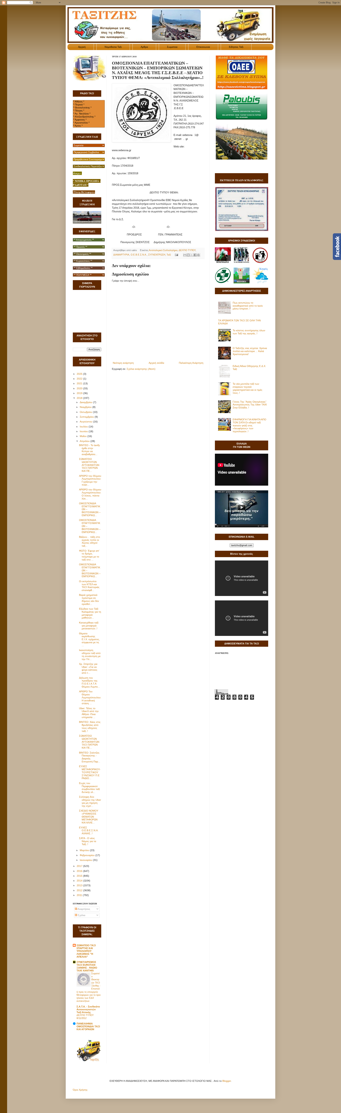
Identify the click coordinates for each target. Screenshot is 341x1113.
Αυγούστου (86, 421)
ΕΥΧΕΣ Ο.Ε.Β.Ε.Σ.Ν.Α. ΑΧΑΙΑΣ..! (88, 830)
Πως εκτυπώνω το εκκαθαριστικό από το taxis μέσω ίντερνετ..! (248, 305)
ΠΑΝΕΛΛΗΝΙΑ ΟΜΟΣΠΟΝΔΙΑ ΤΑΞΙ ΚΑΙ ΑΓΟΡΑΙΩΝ (88, 1026)
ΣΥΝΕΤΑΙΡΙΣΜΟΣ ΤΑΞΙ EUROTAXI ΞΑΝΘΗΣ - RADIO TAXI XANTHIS (87, 966)
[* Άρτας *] (89, 125)
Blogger (226, 1080)
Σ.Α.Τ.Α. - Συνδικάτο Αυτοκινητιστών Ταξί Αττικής (88, 1009)
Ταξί (169, 255)
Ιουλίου (84, 426)
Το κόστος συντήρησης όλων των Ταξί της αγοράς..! (249, 332)
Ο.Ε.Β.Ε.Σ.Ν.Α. (139, 255)
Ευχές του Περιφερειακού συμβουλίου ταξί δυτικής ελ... (89, 787)
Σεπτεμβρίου (87, 416)
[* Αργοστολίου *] (89, 122)
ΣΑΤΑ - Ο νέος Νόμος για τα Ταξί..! (87, 841)
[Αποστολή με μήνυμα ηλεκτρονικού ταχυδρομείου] (185, 255)
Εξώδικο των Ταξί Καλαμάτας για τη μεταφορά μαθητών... (90, 613)
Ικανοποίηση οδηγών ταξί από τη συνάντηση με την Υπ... (90, 654)
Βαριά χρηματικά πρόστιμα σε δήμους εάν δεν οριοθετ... (89, 599)
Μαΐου (83, 436)
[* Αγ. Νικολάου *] (89, 113)
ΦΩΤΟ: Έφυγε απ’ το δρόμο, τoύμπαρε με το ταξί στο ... (89, 555)
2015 (80, 875)
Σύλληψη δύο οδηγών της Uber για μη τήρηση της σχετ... (90, 801)
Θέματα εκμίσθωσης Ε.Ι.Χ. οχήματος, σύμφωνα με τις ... (89, 639)
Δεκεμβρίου (86, 402)
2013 (80, 885)
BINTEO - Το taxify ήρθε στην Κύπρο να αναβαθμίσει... (89, 449)
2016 (80, 871)
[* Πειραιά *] (89, 104)
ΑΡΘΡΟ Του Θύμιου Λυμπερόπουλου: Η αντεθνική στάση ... (90, 697)
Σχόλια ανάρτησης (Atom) (141, 368)
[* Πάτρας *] (89, 110)
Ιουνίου (84, 431)
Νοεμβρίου (86, 407)
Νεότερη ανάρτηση (123, 362)
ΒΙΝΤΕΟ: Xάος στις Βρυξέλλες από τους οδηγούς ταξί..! (90, 726)
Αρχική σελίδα (156, 362)
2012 (80, 890)
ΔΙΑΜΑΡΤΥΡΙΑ (121, 255)
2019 (80, 393)
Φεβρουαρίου (87, 855)
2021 (80, 383)
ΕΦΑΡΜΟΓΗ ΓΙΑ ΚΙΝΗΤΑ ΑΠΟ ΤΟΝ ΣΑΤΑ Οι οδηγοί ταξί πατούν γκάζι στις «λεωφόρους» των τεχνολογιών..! (249, 425)
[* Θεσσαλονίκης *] (89, 107)
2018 (80, 398)
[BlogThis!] (188, 255)
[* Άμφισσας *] (89, 119)
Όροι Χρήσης (80, 1089)
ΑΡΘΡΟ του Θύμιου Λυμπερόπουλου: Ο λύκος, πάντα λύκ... (90, 494)
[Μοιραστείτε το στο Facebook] (195, 255)
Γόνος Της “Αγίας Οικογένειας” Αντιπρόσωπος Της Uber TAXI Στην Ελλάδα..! (250, 404)
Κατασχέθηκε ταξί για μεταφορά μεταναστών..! (88, 625)
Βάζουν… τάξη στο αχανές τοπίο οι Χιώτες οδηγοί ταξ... (89, 541)
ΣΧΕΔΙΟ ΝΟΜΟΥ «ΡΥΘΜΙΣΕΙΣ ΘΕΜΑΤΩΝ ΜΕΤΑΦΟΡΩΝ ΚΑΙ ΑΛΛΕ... (88, 816)
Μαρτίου (85, 850)
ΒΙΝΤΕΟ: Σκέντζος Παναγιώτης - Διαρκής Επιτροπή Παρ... (89, 757)
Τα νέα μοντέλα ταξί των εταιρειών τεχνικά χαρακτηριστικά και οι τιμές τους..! (247, 388)
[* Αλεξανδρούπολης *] (89, 116)
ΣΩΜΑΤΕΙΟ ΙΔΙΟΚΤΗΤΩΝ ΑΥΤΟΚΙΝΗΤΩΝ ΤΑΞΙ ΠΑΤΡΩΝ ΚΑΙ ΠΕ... (89, 465)
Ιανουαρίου (86, 860)
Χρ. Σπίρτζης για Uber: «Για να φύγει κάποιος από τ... (88, 668)
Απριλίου (85, 441)
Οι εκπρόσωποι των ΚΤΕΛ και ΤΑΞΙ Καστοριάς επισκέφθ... (89, 586)
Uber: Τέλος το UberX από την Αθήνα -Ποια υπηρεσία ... (89, 713)
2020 (80, 388)
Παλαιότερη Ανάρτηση (191, 362)
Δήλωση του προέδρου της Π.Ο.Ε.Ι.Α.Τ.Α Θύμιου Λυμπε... (89, 682)
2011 (80, 895)
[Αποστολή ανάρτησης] (176, 255)
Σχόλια (81, 915)
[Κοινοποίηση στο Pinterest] (198, 255)
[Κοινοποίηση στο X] (191, 255)
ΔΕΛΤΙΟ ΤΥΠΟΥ (187, 250)
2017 (80, 866)
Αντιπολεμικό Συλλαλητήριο (163, 250)
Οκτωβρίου (86, 412)
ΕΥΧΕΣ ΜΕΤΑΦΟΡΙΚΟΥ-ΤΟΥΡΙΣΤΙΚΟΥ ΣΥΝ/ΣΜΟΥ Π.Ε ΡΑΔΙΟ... (90, 772)
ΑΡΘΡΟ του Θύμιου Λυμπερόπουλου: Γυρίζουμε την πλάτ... (90, 480)
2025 (80, 373)
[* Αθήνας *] (89, 101)
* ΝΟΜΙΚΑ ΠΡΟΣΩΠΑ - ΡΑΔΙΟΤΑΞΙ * (87, 183)
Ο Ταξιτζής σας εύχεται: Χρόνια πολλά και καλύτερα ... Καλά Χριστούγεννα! (250, 351)
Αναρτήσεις (83, 909)
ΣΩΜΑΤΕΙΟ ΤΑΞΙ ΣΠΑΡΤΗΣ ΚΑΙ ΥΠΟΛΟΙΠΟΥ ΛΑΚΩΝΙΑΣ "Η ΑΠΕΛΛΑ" (86, 951)
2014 (80, 880)
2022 (80, 378)
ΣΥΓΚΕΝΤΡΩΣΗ (156, 255)
